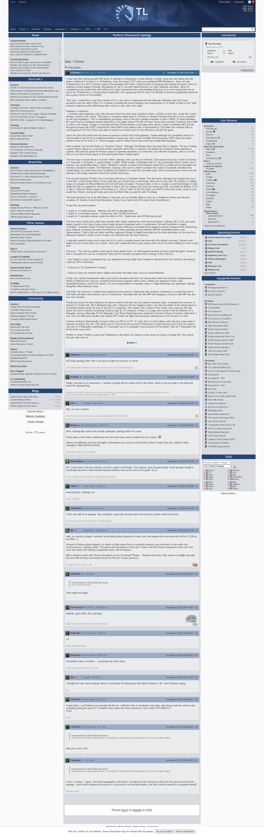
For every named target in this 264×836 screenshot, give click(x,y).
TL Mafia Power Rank (19, 286)
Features (75, 29)
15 (59, 49)
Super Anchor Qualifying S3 (220, 315)
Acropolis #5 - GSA (216, 385)
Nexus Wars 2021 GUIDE (21, 136)
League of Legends (20, 256)
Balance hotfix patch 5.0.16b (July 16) (26, 94)
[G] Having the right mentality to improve (27, 128)
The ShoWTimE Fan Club (21, 333)
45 (59, 70)
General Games (18, 228)
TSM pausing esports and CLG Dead (26, 262)
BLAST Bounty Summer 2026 (220, 340)
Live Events (228, 35)
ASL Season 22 (214, 311)
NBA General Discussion (21, 361)
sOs (234, 472)
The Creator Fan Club (19, 330)
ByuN (211, 470)
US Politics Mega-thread (20, 310)
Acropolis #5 (213, 375)
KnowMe (210, 198)
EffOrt (211, 486)
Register (22, 2)
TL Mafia (14, 283)
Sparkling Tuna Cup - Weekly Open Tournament (31, 108)
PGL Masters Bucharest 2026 (221, 418)
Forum (22, 29)
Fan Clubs (15, 324)
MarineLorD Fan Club (19, 327)
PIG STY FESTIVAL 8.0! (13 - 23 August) (28, 117)
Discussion (242, 62)
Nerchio (236, 470)
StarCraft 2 (35, 79)
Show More (210, 273)
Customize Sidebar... (35, 411)
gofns (208, 174)
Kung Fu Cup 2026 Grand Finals (222, 396)
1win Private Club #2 (217, 421)
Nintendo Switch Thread (20, 237)
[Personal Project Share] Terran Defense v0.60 (30, 183)
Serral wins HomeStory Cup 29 (23, 49)
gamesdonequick (215, 216)
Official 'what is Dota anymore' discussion (28, 251)
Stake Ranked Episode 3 (219, 347)
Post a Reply (74, 67)
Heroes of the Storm (20, 267)
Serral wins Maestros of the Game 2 (26, 52)
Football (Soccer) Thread (21, 352)
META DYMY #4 (215, 295)
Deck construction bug (20, 278)
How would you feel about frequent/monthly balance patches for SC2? (35, 91)
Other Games (35, 223)
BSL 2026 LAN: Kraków (218, 364)
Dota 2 (13, 249)
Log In (13, 2)
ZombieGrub (211, 141)
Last (210, 488)
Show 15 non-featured (214, 226)
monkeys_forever (213, 163)
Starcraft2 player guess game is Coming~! (28, 100)
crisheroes (210, 183)
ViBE (208, 204)
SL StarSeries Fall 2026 (218, 443)
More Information (185, 831)
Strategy (14, 125)
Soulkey (236, 484)
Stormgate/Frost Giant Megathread (25, 234)
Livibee (209, 201)
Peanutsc (56, 406)
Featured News (18, 41)
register (137, 810)
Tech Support (17, 371)
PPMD (209, 207)
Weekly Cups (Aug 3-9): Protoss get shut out (30, 73)
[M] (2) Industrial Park (19, 139)
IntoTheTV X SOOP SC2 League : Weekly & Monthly (33, 114)
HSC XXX (212, 389)
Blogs (35, 391)
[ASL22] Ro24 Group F (20, 191)
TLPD (228, 457)
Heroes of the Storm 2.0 (20, 270)
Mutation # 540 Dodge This (22, 147)
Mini (234, 486)
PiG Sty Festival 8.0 (216, 291)
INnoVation (237, 477)
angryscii (212, 219)
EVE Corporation (17, 244)
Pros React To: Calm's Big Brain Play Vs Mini (29, 177)
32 (59, 62)
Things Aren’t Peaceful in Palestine (25, 307)
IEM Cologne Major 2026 (218, 354)
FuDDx (57, 403)
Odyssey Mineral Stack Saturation (25, 214)
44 (59, 52)
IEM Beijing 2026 (215, 410)
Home (13, 29)
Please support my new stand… (24, 406)
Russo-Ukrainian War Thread (23, 313)
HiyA (208, 155)
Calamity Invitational (216, 403)
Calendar (36, 29)
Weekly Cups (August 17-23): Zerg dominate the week (31, 65)
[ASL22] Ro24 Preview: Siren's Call (25, 44)
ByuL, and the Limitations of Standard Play (28, 54)
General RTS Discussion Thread (24, 231)
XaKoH (209, 189)
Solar (211, 477)
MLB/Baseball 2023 (18, 358)
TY (210, 472)
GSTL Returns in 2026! (20, 70)
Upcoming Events (228, 232)
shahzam (210, 186)
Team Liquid (224, 2)
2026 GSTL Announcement (22, 111)
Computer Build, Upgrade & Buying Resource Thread (33, 374)
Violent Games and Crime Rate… (24, 397)
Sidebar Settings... (228, 493)
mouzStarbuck (212, 192)
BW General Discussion (20, 180)
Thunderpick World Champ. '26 (221, 425)
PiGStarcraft (212, 57)
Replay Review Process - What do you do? (29, 208)
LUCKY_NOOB (54, 400)
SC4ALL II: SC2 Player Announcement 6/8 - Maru (31, 88)
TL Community (17, 379)
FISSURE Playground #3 (219, 446)
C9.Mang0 (210, 195)
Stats (211, 479)
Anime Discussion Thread (21, 344)
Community (35, 298)
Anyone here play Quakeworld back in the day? (31, 240)
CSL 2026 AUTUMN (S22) (219, 367)
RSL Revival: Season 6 (218, 322)
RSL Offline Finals (216, 400)
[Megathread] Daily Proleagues (23, 194)
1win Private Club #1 (217, 436)
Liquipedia (239, 2)
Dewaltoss (210, 152)
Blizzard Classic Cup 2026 (219, 382)
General (14, 85)
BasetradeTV (214, 222)
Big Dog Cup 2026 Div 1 (218, 407)
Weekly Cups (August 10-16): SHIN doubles (29, 68)
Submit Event (247, 70)
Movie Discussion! (18, 341)
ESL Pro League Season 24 (220, 428)
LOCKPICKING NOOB (20, 400)
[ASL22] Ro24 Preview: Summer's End (27, 46)
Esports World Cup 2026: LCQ (221, 336)
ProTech (209, 135)
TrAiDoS (57, 397)
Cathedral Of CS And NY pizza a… (25, 403)
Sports (13, 349)
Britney (209, 149)
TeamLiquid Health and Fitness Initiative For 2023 (31, 355)
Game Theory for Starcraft (22, 211)
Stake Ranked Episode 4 (219, 432)
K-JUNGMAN (214, 308)
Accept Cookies (164, 831)
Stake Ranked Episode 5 (219, 414)
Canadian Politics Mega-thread (23, 319)
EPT (99, 29)
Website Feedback (35, 416)
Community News (19, 59)
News (35, 35)
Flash (211, 484)
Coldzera (210, 180)
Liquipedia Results (228, 278)
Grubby (209, 177)
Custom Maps (17, 133)
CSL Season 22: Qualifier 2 (219, 318)
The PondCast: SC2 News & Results (26, 150)
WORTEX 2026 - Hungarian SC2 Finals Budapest (32, 120)
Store (87, 29)
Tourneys (15, 105)
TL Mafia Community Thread (22, 289)
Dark (211, 475)
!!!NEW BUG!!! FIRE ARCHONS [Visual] (27, 173)
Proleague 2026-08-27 (217, 288)
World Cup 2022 (18, 366)
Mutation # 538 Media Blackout (23, 156)
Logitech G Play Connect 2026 (221, 439)
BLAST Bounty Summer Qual (220, 344)
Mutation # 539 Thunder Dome (23, 153)
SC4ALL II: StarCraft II (217, 392)
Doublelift (210, 169)
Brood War (35, 162)
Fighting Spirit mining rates (21, 217)
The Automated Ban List (20, 382)
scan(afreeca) (212, 158)
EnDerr (209, 144)
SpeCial (209, 132)
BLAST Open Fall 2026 (218, 329)
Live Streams (228, 120)
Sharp (235, 488)
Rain (210, 482)
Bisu (234, 482)
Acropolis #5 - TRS (216, 378)
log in (124, 810)
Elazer (236, 479)
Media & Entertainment (22, 338)
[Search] (253, 29)
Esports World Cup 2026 (218, 333)
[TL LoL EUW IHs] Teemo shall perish (26, 259)
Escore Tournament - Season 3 (24, 197)
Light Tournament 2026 (218, 326)
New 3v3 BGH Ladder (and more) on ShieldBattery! (31, 62)
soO (234, 475)
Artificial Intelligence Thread (22, 316)
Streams (47, 29)
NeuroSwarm (211, 138)
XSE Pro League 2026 (217, 351)
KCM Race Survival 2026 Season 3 (25, 200)
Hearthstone (16, 275)
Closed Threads (35, 421)
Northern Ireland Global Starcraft (24, 385)
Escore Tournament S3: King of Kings (224, 371)
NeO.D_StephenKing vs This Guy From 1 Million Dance (34, 292)
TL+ (106, 29)
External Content (19, 144)
